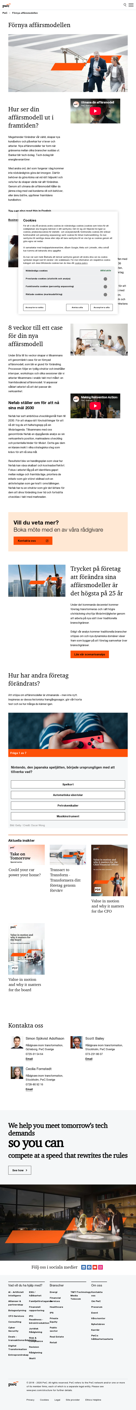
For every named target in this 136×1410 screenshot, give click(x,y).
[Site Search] (125, 5)
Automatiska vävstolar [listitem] (68, 794)
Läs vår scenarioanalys (89, 654)
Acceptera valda (34, 307)
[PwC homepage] (6, 5)
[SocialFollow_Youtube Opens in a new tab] (95, 1268)
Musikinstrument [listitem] (68, 816)
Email (29, 1058)
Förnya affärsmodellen (25, 13)
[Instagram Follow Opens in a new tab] (100, 1268)
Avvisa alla (77, 307)
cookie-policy (81, 263)
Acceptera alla (102, 307)
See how (18, 1170)
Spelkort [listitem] (68, 784)
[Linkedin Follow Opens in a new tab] (83, 1268)
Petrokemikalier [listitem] (68, 805)
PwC (4, 13)
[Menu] (131, 4)
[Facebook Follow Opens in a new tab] (89, 1268)
